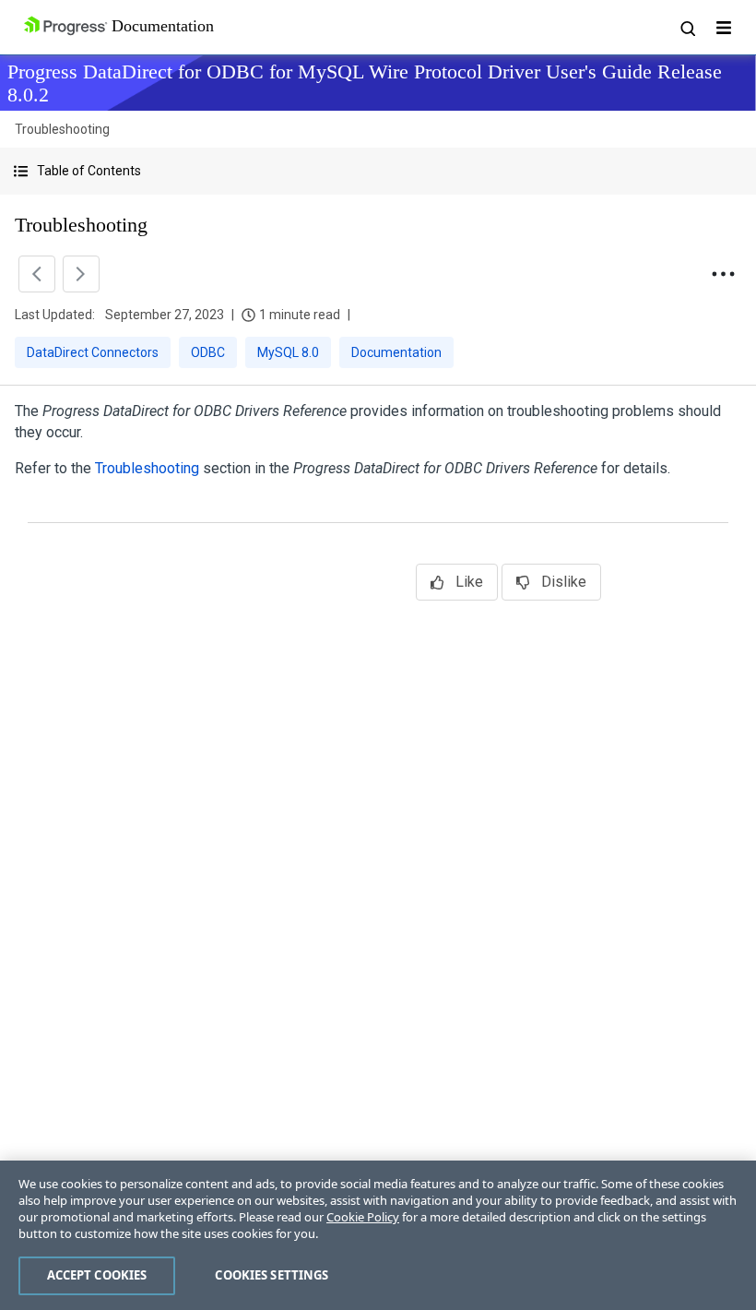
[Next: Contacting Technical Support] (81, 274)
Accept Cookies (97, 1275)
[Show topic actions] (722, 274)
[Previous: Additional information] (36, 274)
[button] (378, 171)
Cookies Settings (271, 1275)
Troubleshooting (147, 468)
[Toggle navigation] (724, 28)
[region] (378, 1235)
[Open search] (687, 28)
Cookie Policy (362, 1217)
